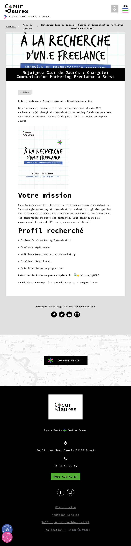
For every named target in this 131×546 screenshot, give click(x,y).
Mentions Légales (65, 514)
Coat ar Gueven (77, 430)
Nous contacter (65, 476)
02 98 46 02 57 (65, 465)
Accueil (11, 26)
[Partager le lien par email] (77, 314)
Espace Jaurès (53, 430)
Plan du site (65, 507)
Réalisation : (55, 529)
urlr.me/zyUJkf (89, 275)
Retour (26, 92)
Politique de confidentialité (65, 522)
